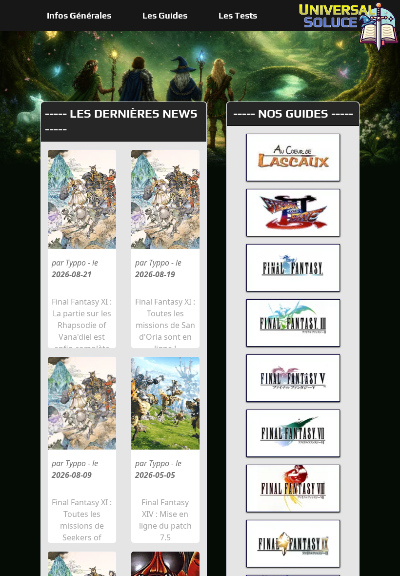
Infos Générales (79, 15)
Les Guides (164, 15)
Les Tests (238, 15)
